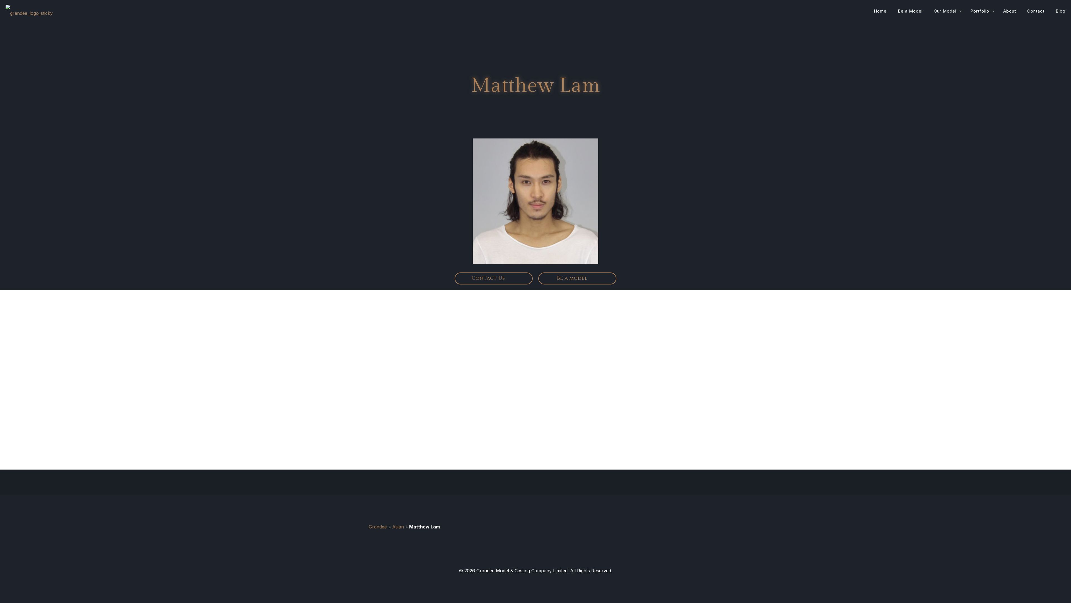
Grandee (378, 527)
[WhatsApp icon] (525, 581)
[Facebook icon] (535, 581)
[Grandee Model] (29, 11)
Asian (398, 527)
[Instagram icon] (545, 581)
